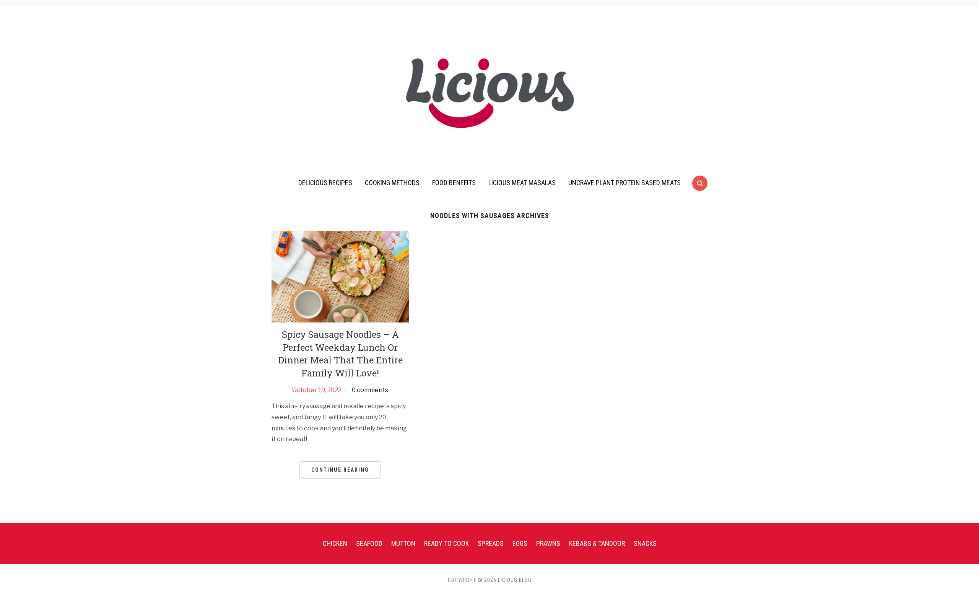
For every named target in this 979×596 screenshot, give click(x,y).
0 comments (370, 390)
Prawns (548, 543)
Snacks (645, 543)
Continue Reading (340, 470)
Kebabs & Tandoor (597, 543)
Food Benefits (454, 183)
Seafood (369, 543)
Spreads (491, 543)
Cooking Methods (392, 183)
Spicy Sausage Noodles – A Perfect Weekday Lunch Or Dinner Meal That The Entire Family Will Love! (340, 353)
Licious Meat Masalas (522, 183)
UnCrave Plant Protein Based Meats (624, 183)
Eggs (519, 543)
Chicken (335, 543)
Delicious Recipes (325, 183)
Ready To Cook (446, 543)
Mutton (403, 543)
